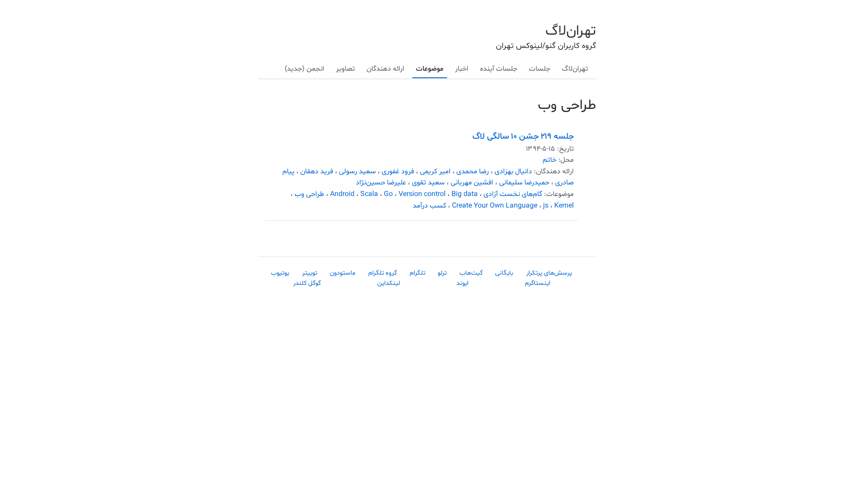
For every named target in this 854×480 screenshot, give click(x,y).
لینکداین (388, 283)
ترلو (442, 273)
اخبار (461, 69)
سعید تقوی (428, 183)
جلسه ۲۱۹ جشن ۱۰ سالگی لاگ (523, 136)
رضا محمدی (472, 171)
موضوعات (429, 69)
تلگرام (417, 273)
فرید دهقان (316, 171)
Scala (369, 194)
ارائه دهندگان (385, 69)
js (545, 206)
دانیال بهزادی (513, 171)
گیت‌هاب (471, 273)
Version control (422, 194)
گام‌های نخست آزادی (512, 194)
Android (342, 194)
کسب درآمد (429, 206)
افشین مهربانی (472, 183)
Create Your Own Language (494, 206)
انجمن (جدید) (304, 69)
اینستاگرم (537, 283)
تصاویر (345, 69)
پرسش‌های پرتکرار (549, 273)
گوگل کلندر (307, 283)
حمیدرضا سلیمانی (524, 183)
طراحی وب (309, 194)
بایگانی (504, 273)
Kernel (564, 206)
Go (388, 194)
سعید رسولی (357, 171)
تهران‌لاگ (570, 31)
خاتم (549, 160)
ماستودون (342, 273)
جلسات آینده (498, 69)
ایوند (462, 283)
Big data (464, 194)
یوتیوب (280, 273)
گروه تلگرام (382, 273)
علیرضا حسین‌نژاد (381, 183)
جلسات (539, 69)
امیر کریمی (435, 171)
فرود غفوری (398, 171)
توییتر (309, 273)
